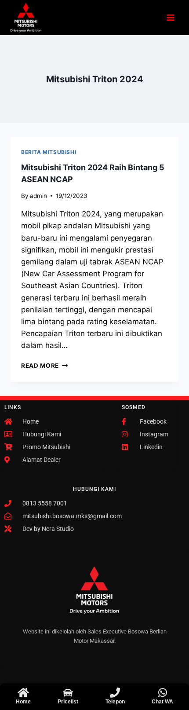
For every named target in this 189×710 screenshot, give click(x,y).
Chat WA (162, 702)
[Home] (23, 693)
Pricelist (68, 702)
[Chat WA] (162, 693)
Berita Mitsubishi (48, 152)
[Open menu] (170, 17)
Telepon (115, 702)
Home (23, 702)
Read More (44, 365)
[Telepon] (115, 693)
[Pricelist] (68, 693)
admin (38, 195)
